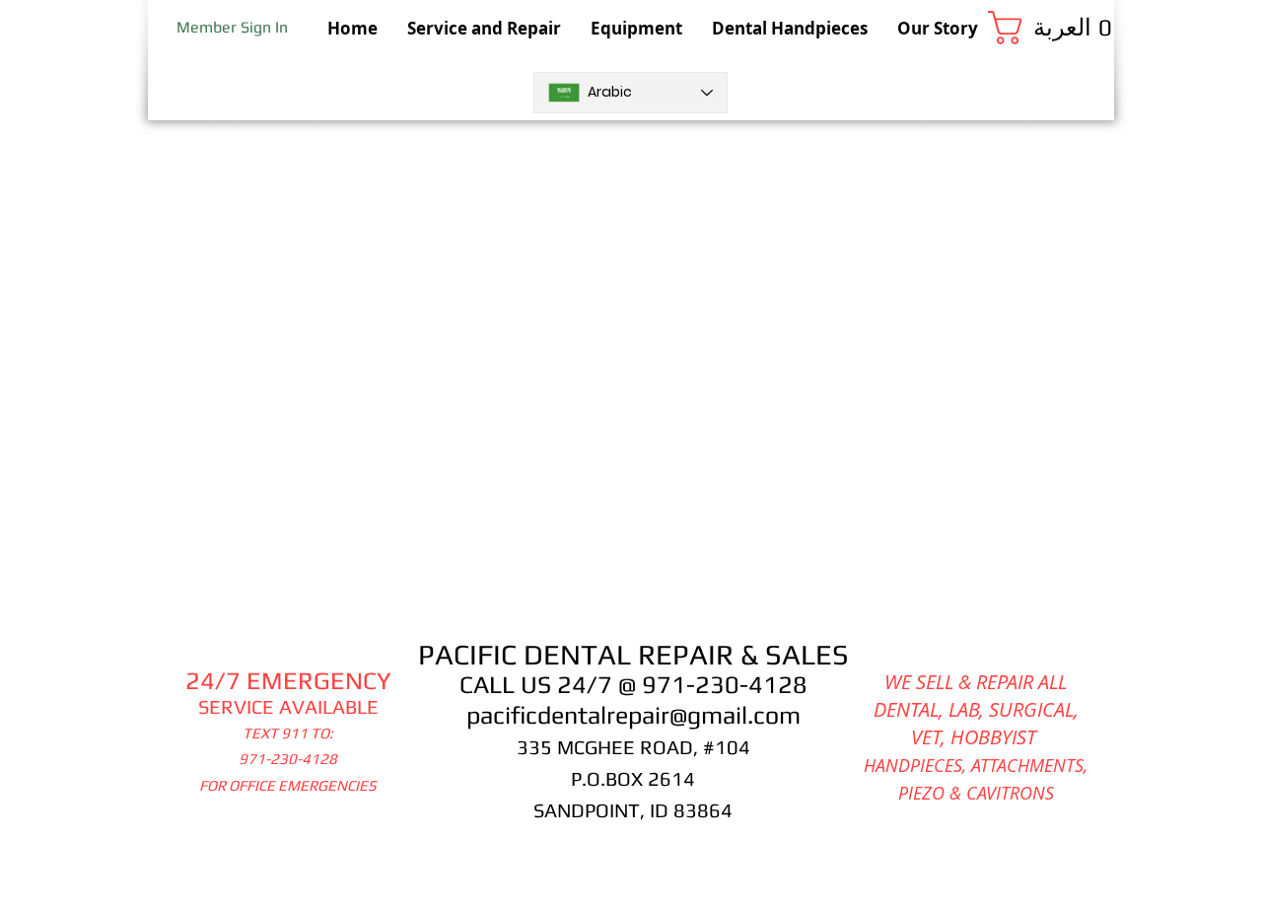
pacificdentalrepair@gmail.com (633, 715)
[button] (1051, 27)
